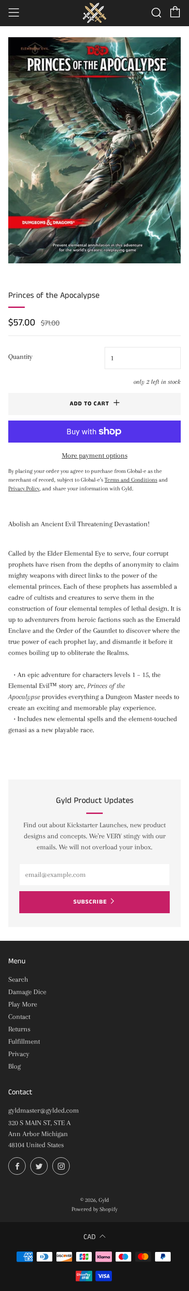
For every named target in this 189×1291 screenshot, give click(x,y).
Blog (14, 1066)
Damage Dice (27, 992)
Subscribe (90, 902)
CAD (89, 1237)
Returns (19, 1029)
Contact (19, 1016)
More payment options (95, 455)
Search (18, 979)
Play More (22, 1004)
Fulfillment (24, 1041)
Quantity (20, 357)
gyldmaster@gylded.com (43, 1110)
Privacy (18, 1054)
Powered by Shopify (94, 1209)
